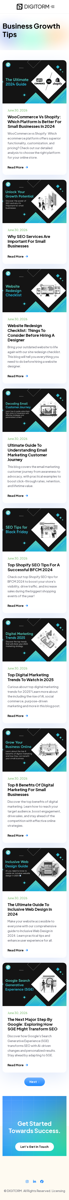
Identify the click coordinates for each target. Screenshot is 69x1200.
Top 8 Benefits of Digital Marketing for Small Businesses (31, 789)
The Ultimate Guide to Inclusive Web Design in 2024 (30, 909)
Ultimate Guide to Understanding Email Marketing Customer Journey (27, 452)
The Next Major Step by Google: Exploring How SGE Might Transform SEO (32, 1024)
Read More (18, 167)
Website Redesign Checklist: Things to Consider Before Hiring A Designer (31, 332)
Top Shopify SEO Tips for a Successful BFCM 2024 (34, 567)
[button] (52, 7)
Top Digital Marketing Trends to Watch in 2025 (31, 677)
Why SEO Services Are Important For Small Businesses (29, 241)
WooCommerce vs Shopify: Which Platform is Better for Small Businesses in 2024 (34, 121)
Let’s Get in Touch (34, 1147)
